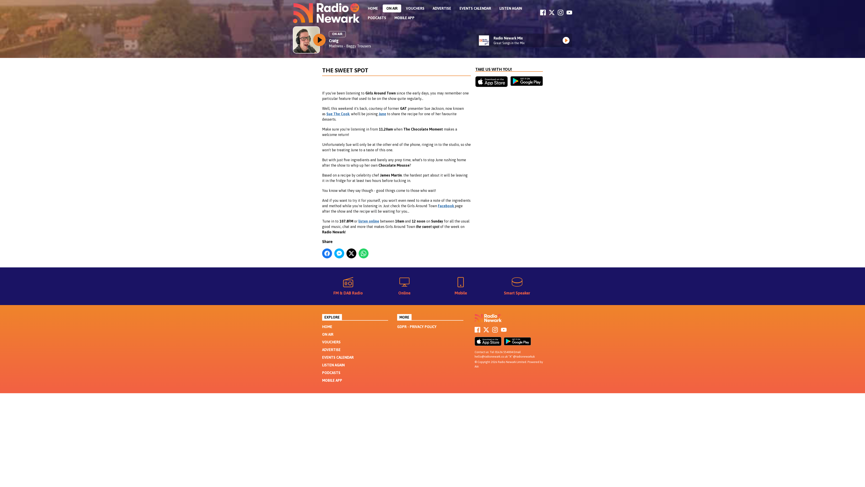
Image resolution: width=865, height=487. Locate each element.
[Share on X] (351, 253)
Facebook (446, 206)
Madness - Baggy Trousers (350, 46)
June (382, 114)
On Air (392, 8)
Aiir (476, 366)
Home (373, 8)
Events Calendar (475, 8)
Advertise (442, 8)
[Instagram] (560, 14)
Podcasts (377, 18)
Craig (334, 40)
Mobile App (404, 18)
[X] (552, 14)
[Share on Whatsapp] (364, 253)
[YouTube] (569, 14)
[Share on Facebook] (327, 253)
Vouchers (415, 8)
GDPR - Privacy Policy (417, 327)
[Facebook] (543, 14)
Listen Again (510, 8)
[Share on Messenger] (339, 253)
